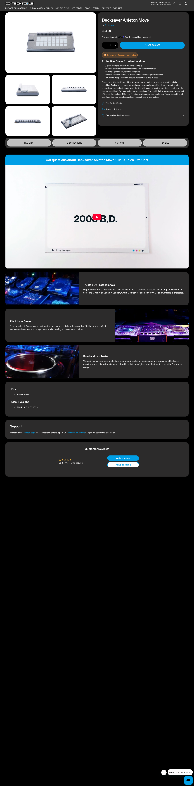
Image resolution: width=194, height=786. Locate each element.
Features (29, 143)
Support (119, 143)
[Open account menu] (180, 3)
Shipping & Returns (114, 109)
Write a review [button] (123, 458)
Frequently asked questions (117, 115)
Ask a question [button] (123, 464)
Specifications (74, 143)
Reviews (165, 143)
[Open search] (174, 3)
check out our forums (76, 433)
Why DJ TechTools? (114, 103)
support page (29, 433)
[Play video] (97, 217)
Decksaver (109, 25)
